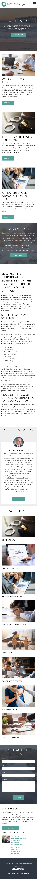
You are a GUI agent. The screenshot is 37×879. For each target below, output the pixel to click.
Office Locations (14, 832)
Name (4, 758)
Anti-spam (26, 873)
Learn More (18, 255)
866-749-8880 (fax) (16, 844)
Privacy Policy (19, 873)
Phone (4, 765)
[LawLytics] (18, 868)
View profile (18, 499)
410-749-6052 (19, 34)
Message (5, 779)
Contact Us (8, 102)
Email (4, 772)
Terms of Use (11, 873)
